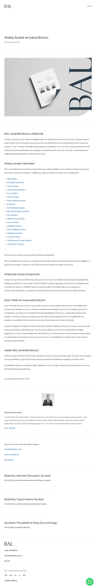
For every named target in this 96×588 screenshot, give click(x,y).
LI (19, 575)
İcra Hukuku (12, 193)
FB (11, 575)
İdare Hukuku (13, 197)
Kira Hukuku (12, 215)
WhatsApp (8, 460)
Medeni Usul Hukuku (16, 219)
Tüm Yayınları (9, 428)
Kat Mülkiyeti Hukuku (16, 208)
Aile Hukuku (12, 179)
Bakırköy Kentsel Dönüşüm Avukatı (27, 475)
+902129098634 (10, 550)
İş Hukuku (11, 204)
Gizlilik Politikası (10, 581)
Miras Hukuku (13, 222)
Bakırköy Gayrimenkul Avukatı (24, 499)
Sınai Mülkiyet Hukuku (16, 230)
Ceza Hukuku (13, 186)
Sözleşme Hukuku (15, 233)
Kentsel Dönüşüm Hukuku (18, 211)
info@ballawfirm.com (13, 449)
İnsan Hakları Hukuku (16, 201)
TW (5, 575)
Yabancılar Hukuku (15, 244)
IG (15, 575)
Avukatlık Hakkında (15, 183)
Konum (7, 561)
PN (24, 575)
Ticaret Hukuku (13, 237)
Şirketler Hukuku (14, 226)
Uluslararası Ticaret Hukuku (19, 240)
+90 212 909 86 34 (11, 455)
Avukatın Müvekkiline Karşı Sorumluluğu (30, 522)
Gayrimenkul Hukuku (16, 190)
